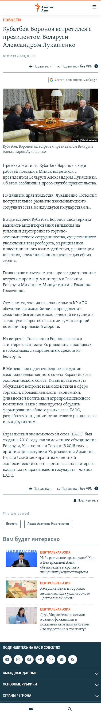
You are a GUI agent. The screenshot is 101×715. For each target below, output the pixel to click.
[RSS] (72, 659)
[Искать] (70, 709)
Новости (12, 20)
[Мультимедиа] (31, 709)
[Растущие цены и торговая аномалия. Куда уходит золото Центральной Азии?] (21, 589)
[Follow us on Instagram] (18, 659)
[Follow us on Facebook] (29, 659)
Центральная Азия (55, 552)
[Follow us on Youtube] (7, 659)
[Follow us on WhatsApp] (50, 659)
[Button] (40, 67)
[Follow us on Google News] (61, 659)
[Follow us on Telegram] (39, 659)
